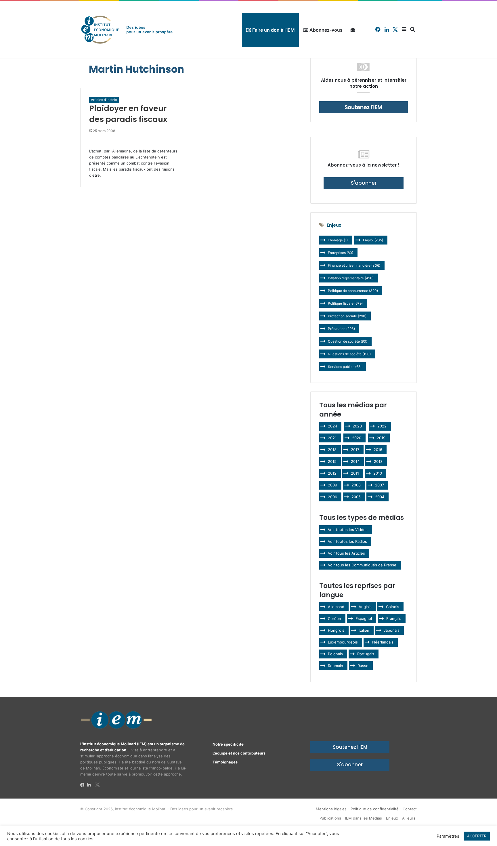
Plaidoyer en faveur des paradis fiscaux (128, 114)
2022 (382, 426)
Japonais (391, 630)
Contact (410, 809)
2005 (356, 496)
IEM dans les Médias (363, 818)
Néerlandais (382, 642)
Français (393, 618)
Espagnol (363, 618)
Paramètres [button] (448, 836)
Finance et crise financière (354, 265)
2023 (357, 426)
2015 (332, 461)
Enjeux (392, 818)
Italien (364, 630)
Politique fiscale (345, 303)
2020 (356, 438)
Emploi (373, 240)
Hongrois (336, 630)
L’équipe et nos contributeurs (239, 753)
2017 (355, 449)
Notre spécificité (228, 744)
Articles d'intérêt (104, 100)
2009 (332, 485)
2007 (379, 485)
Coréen (334, 618)
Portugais (365, 654)
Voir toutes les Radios (347, 541)
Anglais (365, 606)
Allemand (336, 606)
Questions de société (349, 354)
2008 (356, 485)
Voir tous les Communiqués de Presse (362, 565)
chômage (338, 240)
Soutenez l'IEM (350, 747)
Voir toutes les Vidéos (348, 529)
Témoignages (225, 762)
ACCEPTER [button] (476, 836)
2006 (332, 496)
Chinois (392, 606)
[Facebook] (83, 785)
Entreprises (340, 253)
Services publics (345, 366)
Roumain (335, 665)
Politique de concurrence (353, 291)
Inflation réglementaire (351, 278)
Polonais (335, 654)
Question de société (347, 341)
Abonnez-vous (325, 30)
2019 (381, 438)
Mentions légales (331, 809)
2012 (332, 473)
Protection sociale (347, 316)
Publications (330, 818)
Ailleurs (408, 818)
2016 (378, 449)
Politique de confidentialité (375, 809)
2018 (332, 449)
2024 (332, 426)
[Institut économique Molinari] (126, 29)
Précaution (341, 328)
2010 (377, 473)
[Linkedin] (90, 785)
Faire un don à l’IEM (273, 30)
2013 (378, 461)
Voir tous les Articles (346, 553)
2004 (379, 496)
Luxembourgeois (343, 642)
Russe (363, 665)
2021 (332, 438)
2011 (355, 473)
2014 (355, 461)
